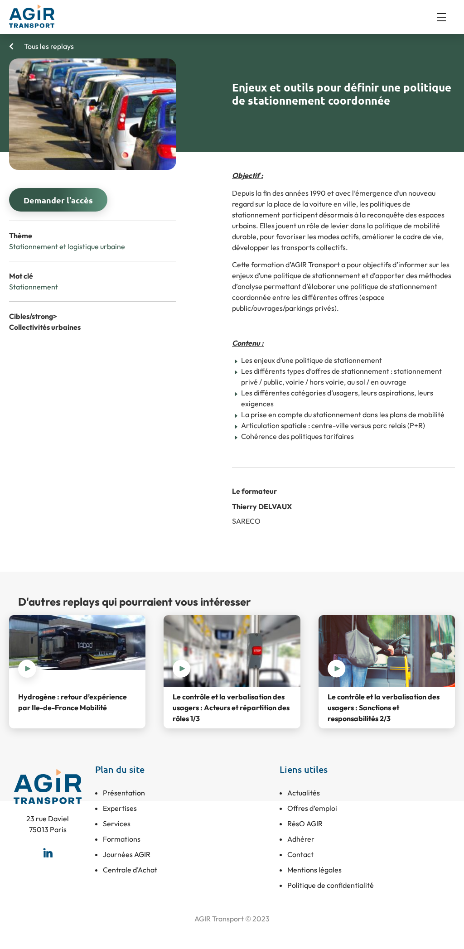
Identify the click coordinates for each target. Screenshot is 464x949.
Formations (121, 838)
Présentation (124, 792)
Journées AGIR (126, 854)
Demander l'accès (58, 200)
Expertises (120, 808)
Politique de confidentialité (330, 885)
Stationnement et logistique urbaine (67, 246)
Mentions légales (314, 869)
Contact (300, 854)
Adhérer (300, 838)
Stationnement (33, 286)
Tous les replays (48, 46)
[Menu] (446, 17)
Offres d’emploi (312, 808)
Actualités (303, 792)
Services (116, 823)
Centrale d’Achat (130, 869)
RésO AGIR (305, 823)
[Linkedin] (47, 853)
